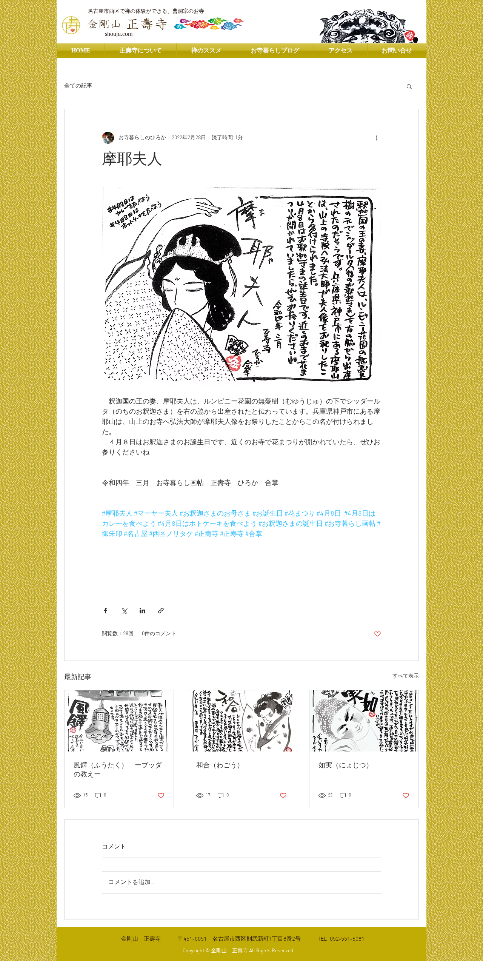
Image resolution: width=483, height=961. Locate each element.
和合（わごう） (220, 766)
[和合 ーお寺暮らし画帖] (241, 721)
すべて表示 (405, 676)
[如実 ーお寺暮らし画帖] (363, 721)
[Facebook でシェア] (105, 610)
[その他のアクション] (376, 137)
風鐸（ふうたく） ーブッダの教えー (118, 770)
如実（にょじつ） (345, 766)
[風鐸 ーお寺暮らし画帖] (119, 721)
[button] (409, 86)
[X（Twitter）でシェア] (124, 610)
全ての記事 (78, 86)
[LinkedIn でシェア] (142, 610)
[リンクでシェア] (161, 610)
